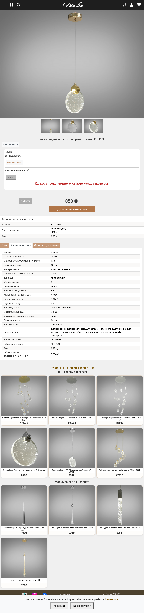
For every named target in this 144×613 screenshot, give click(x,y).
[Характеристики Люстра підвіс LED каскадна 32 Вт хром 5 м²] (72, 396)
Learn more (111, 599)
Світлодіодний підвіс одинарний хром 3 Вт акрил (23, 470)
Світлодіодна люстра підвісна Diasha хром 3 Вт (72, 528)
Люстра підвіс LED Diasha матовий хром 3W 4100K (71, 471)
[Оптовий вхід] (131, 5)
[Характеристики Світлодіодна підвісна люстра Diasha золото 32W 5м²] (24, 396)
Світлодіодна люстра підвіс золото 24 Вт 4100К (119, 470)
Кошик (67, 594)
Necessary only (82, 605)
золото (10, 177)
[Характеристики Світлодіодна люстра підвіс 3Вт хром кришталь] (120, 505)
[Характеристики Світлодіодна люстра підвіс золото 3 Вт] (24, 558)
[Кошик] (139, 5)
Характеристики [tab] (21, 245)
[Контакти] (125, 5)
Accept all (59, 605)
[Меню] (4, 5)
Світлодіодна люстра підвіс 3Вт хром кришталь (119, 528)
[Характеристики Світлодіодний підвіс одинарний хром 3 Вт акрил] (24, 448)
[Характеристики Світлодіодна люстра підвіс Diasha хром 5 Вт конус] (24, 505)
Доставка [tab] (52, 245)
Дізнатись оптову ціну (72, 209)
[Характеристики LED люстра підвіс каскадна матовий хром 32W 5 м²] (120, 396)
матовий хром (14, 162)
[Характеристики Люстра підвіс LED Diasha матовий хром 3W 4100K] (72, 448)
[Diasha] (72, 5)
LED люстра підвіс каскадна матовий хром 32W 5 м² (120, 419)
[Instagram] (34, 595)
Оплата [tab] (38, 245)
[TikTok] (24, 595)
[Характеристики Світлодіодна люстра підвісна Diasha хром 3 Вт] (72, 505)
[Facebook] (45, 595)
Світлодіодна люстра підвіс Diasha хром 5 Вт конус (24, 529)
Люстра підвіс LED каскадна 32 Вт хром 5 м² (71, 418)
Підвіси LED (86, 368)
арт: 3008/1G (10, 144)
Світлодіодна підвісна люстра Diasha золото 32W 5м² (24, 419)
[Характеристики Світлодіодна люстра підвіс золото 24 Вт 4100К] (120, 448)
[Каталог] (11, 5)
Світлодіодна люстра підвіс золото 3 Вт (24, 580)
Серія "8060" (113, 594)
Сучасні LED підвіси (63, 368)
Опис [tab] (5, 245)
